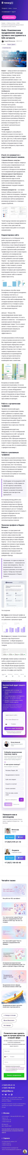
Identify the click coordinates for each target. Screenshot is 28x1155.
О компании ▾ (6, 12)
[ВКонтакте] (3, 1095)
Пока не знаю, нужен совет (12, 794)
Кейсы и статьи (11, 23)
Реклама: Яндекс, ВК (12, 770)
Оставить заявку (9, 17)
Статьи (15, 8)
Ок (21, 799)
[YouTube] (6, 1095)
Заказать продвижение (14, 1075)
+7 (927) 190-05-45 (13, 863)
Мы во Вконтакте (9, 1020)
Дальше (8, 804)
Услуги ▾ (4, 8)
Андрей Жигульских (9, 41)
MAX (21, 837)
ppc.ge (18, 680)
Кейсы (10, 8)
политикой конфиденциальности (14, 732)
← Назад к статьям (10, 1015)
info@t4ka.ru (7, 1091)
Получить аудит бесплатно (14, 728)
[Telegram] (9, 1095)
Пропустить (16, 804)
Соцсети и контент (11, 784)
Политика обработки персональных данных (13, 1129)
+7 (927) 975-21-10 (13, 842)
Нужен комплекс (10, 788)
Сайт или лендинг (11, 779)
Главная (3, 23)
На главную (7, 1025)
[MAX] (12, 1095)
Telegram (11, 837)
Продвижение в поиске (12, 775)
